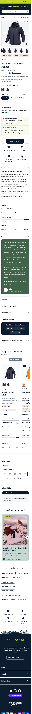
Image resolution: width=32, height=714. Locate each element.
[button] (4, 473)
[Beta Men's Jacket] (24, 384)
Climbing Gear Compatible (21, 56)
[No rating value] (5, 73)
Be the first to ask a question (15, 493)
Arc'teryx (3, 59)
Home (3, 17)
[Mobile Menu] (3, 6)
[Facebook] (19, 690)
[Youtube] (11, 690)
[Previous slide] (4, 33)
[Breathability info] (11, 209)
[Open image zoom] (26, 44)
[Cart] (28, 7)
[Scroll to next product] (28, 402)
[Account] (25, 7)
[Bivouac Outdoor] (12, 6)
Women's (12, 17)
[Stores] (22, 7)
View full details (6, 82)
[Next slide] (26, 33)
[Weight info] (7, 225)
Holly (10, 289)
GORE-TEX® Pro (6, 56)
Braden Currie (10, 559)
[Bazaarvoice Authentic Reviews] (6, 465)
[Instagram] (15, 690)
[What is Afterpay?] (5, 112)
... (7, 17)
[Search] (27, 11)
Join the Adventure (15, 658)
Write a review (16, 73)
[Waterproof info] (10, 217)
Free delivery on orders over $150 (15, 2)
